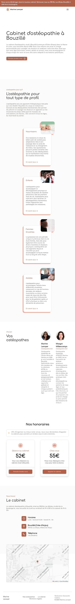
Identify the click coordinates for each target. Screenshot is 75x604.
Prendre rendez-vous (15, 58)
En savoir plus (31, 162)
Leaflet (56, 581)
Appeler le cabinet (54, 471)
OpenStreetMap (64, 581)
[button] (37, 561)
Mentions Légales (35, 599)
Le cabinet (42, 597)
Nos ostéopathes (29, 597)
